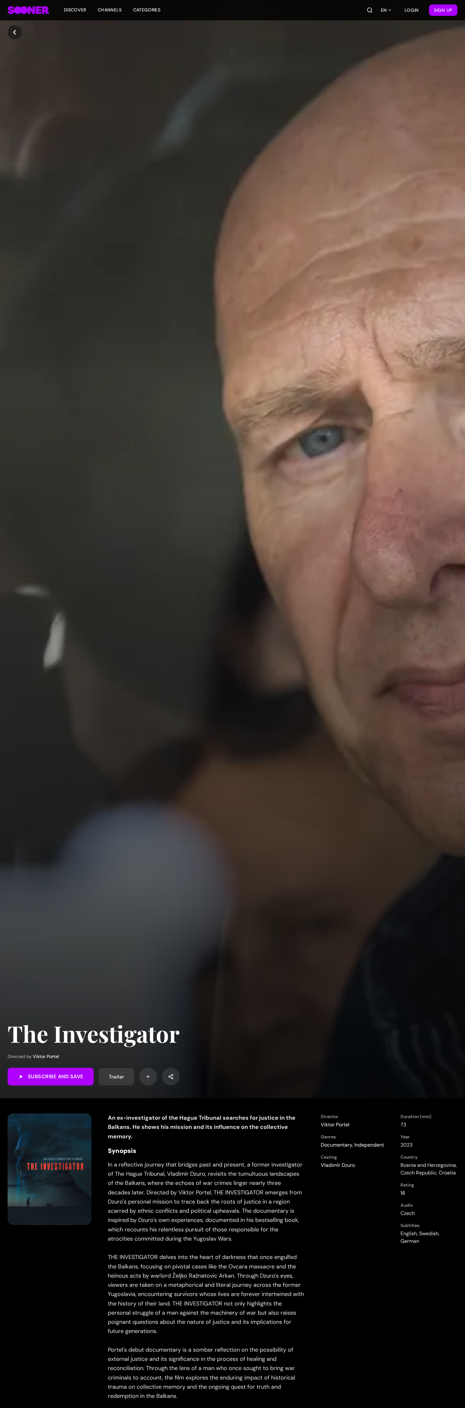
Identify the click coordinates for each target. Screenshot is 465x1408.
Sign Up (443, 10)
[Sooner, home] (28, 10)
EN (384, 10)
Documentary (336, 1145)
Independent (369, 1145)
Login (412, 10)
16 (402, 1193)
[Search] (370, 10)
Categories (147, 10)
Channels (110, 10)
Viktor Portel (46, 1056)
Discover (75, 10)
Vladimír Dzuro (338, 1165)
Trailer (116, 1076)
